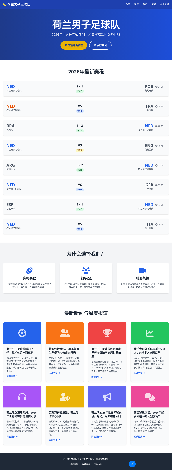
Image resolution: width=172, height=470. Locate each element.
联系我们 (86, 464)
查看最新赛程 (75, 45)
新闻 (154, 4)
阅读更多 (10, 376)
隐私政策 (74, 464)
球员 (145, 4)
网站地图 (98, 464)
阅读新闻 (102, 45)
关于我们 (164, 4)
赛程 (136, 4)
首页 (128, 4)
